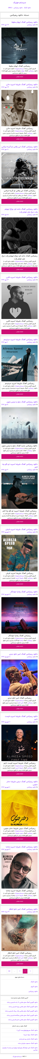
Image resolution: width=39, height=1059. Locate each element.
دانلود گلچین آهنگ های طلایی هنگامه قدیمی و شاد (22, 1015)
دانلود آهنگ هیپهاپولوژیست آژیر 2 (27, 1030)
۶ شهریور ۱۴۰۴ (5, 787)
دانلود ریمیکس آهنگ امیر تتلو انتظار (23, 909)
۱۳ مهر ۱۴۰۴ (5, 280)
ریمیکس (31, 71)
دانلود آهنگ (27, 8)
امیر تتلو (20, 703)
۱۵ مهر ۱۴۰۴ (4, 215)
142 (9, 971)
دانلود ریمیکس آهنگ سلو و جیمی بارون (22, 402)
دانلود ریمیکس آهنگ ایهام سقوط (25, 22)
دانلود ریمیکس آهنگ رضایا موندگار (24, 592)
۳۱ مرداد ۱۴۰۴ (5, 912)
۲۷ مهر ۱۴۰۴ (5, 25)
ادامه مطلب (19, 77)
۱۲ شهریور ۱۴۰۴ (6, 594)
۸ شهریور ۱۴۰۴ (5, 657)
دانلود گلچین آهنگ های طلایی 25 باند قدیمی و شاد (22, 1002)
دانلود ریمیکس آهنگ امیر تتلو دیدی (23, 654)
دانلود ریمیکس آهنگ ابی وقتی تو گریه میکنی (20, 147)
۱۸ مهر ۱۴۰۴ (4, 149)
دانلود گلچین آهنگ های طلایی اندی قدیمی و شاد (23, 1020)
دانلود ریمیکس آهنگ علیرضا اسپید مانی (22, 84)
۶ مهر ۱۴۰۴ (4, 342)
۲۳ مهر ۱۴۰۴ (5, 87)
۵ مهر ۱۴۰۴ (4, 404)
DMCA (10, 8)
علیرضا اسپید (19, 578)
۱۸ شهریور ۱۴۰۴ (6, 532)
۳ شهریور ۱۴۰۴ (5, 849)
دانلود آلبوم (34, 987)
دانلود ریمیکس (18, 8)
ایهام (22, 71)
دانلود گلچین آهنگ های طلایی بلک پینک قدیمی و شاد (21, 1011)
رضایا (21, 640)
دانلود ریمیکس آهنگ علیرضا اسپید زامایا (22, 847)
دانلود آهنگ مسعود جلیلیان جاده (28, 1043)
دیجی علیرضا (19, 833)
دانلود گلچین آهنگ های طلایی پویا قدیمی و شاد (23, 1007)
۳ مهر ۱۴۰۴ (4, 470)
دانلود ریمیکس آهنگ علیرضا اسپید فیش (22, 529)
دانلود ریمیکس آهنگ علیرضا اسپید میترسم (21, 339)
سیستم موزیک (19, 2)
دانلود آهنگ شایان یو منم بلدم (28, 1039)
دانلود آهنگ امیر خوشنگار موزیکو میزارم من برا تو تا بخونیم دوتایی (20, 1049)
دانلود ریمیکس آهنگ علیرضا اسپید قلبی (22, 277)
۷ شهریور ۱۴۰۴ (5, 722)
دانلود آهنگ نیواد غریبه (31, 1035)
